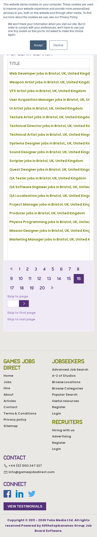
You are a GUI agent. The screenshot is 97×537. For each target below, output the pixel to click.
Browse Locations (66, 382)
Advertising (61, 436)
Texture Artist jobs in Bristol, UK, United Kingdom (51, 117)
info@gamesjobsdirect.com (31, 472)
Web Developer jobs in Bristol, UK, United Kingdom (52, 73)
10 (21, 278)
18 (22, 288)
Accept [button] (38, 45)
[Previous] (11, 269)
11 (29, 278)
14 (59, 278)
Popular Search (64, 394)
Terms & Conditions (20, 413)
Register (59, 407)
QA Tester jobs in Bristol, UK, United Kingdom (47, 178)
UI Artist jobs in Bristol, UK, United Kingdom (46, 108)
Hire (7, 388)
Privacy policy (15, 419)
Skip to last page (21, 319)
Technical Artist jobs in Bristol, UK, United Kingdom (53, 134)
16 (79, 278)
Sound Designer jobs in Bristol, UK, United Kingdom (52, 152)
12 (39, 278)
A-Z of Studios (64, 375)
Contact (10, 407)
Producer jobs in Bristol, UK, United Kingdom (47, 213)
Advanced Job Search (70, 369)
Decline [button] (58, 45)
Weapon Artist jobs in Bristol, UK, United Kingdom (51, 82)
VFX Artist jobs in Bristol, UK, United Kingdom (47, 91)
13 (49, 278)
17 (12, 288)
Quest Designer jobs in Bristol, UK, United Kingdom (52, 169)
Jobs (7, 382)
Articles (10, 401)
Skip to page (18, 296)
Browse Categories (67, 388)
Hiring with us (63, 430)
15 (69, 278)
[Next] (52, 288)
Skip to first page (21, 312)
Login (56, 413)
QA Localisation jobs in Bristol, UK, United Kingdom (53, 195)
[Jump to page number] (24, 303)
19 (32, 288)
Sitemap (11, 426)
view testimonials (25, 506)
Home (8, 375)
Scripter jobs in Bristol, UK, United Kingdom (46, 160)
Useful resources (65, 401)
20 (42, 288)
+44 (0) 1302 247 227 (25, 466)
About (8, 394)
